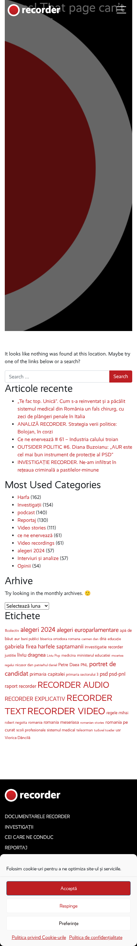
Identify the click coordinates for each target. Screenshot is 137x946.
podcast (26, 512)
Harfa (23, 497)
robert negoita (16, 722)
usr (118, 730)
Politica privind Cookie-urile (39, 937)
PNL (84, 664)
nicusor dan (24, 665)
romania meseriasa (61, 722)
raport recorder (20, 686)
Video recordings (36, 543)
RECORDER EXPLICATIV (35, 698)
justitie (10, 655)
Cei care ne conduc (29, 837)
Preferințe (68, 923)
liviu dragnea (31, 655)
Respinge (68, 906)
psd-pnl (117, 674)
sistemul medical (61, 730)
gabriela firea (21, 646)
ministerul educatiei (93, 655)
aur (17, 638)
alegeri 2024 (31, 551)
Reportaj (27, 520)
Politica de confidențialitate (95, 937)
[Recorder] (34, 10)
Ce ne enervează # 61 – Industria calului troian (68, 439)
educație (114, 639)
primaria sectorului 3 (82, 674)
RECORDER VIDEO (66, 711)
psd (104, 674)
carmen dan (90, 639)
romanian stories (92, 723)
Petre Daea (68, 664)
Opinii (24, 566)
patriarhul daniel (45, 665)
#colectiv (12, 630)
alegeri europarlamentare (88, 629)
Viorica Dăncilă (17, 737)
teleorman (84, 730)
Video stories (32, 528)
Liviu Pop (53, 655)
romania (35, 722)
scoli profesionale (31, 730)
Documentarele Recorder (37, 816)
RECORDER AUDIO (73, 685)
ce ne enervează (35, 535)
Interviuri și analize (38, 558)
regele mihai (117, 712)
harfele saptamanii (60, 646)
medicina (68, 655)
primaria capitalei (47, 674)
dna (103, 638)
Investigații (29, 505)
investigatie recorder (104, 647)
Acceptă (69, 888)
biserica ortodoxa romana (60, 639)
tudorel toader (104, 730)
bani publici (30, 639)
